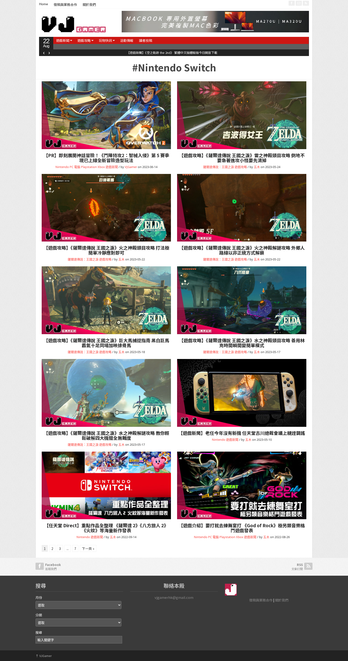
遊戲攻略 (84, 40)
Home (43, 4)
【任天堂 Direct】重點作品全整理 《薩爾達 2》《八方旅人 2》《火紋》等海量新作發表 (106, 527)
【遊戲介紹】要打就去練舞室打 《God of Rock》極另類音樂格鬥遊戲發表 (241, 527)
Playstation (89, 167)
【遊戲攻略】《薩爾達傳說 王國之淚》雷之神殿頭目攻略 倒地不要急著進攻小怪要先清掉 (242, 157)
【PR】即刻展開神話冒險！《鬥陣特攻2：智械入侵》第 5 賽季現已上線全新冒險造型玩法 (106, 157)
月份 (39, 597)
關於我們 (89, 5)
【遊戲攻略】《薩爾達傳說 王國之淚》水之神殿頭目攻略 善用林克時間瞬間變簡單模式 (242, 342)
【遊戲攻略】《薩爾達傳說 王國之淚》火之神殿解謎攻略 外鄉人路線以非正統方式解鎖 (242, 250)
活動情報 (126, 40)
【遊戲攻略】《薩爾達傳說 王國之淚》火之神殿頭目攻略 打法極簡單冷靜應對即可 (106, 250)
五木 (257, 167)
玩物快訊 (105, 40)
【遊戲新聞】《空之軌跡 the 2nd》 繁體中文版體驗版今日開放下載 (98, 52)
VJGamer (131, 167)
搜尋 (39, 632)
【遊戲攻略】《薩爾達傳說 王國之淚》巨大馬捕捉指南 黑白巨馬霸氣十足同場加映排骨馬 (106, 342)
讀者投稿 (145, 40)
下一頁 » (88, 548)
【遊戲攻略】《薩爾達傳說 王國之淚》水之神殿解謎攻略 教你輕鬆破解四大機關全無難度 (106, 435)
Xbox (101, 167)
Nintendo (62, 167)
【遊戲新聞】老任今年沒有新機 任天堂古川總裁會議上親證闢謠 (241, 433)
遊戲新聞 (62, 40)
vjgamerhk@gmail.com (174, 597)
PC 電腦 (75, 167)
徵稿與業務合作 (65, 5)
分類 (39, 615)
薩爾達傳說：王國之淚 (218, 167)
